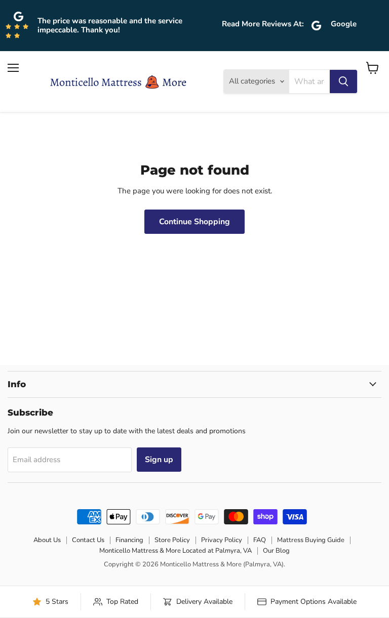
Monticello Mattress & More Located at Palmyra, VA (175, 550)
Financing (129, 540)
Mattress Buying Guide (310, 540)
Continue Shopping (194, 221)
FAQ (259, 540)
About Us (47, 540)
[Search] (343, 81)
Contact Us (88, 540)
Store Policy (172, 540)
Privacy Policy (221, 540)
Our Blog (276, 550)
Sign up (159, 459)
